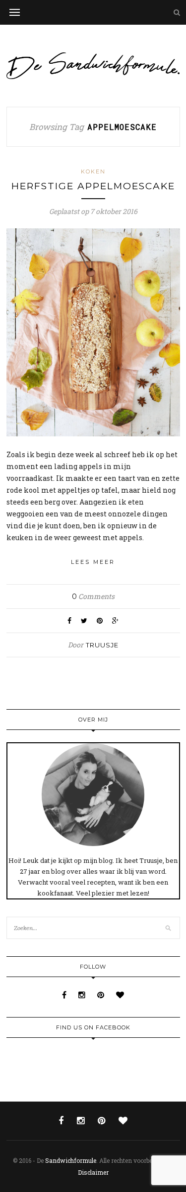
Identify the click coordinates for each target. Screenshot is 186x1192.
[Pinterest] (101, 994)
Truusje (102, 645)
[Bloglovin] (120, 994)
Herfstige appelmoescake (93, 186)
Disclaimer (93, 1172)
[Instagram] (82, 994)
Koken (93, 171)
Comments (93, 596)
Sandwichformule (70, 1160)
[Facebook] (65, 994)
